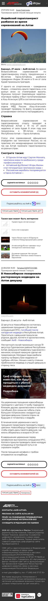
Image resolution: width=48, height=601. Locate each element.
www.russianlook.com (16, 64)
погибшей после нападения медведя (19, 331)
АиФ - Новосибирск (22, 340)
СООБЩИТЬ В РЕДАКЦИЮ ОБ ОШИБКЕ (20, 523)
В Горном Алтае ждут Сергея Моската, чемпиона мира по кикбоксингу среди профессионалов (24, 160)
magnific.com (7, 316)
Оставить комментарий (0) (24, 192)
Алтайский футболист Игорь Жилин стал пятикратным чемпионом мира (23, 166)
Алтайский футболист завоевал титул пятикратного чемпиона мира (26, 247)
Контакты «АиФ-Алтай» (14, 510)
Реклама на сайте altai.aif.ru (18, 514)
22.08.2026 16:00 (8, 268)
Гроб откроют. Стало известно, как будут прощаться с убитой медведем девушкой (17, 381)
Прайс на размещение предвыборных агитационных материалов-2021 (22, 518)
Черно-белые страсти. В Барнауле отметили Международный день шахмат (27, 239)
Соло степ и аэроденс (20, 230)
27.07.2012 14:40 (7, 10)
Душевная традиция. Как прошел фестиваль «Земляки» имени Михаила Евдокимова (26, 255)
